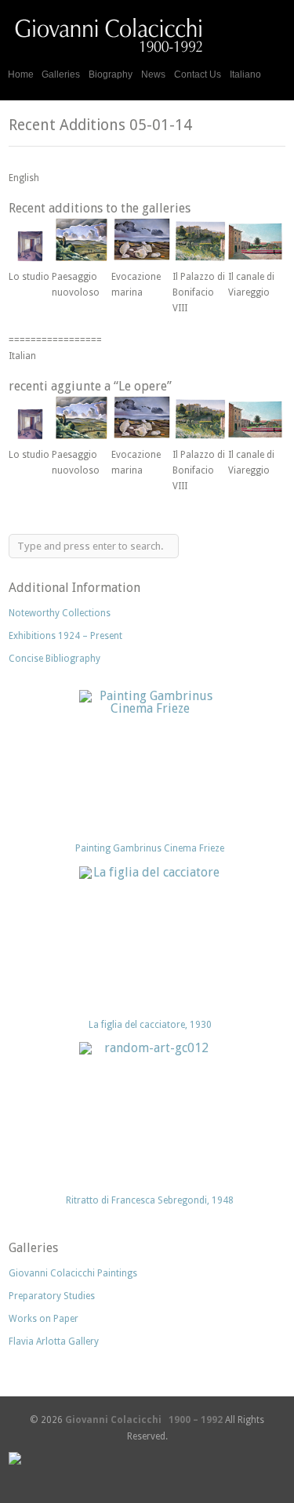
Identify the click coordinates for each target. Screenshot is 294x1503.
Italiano (245, 74)
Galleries (61, 72)
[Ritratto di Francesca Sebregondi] (150, 1112)
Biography (110, 74)
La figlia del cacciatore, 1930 (150, 1024)
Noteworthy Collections (60, 613)
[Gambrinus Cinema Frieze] (150, 760)
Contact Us (197, 74)
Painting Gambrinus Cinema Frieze (149, 848)
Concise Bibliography (54, 658)
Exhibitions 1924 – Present (65, 635)
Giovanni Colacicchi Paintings (73, 1273)
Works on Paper (43, 1318)
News (153, 74)
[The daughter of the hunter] (150, 936)
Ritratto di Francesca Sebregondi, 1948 (150, 1200)
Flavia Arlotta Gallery (54, 1341)
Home (21, 74)
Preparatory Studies (52, 1296)
